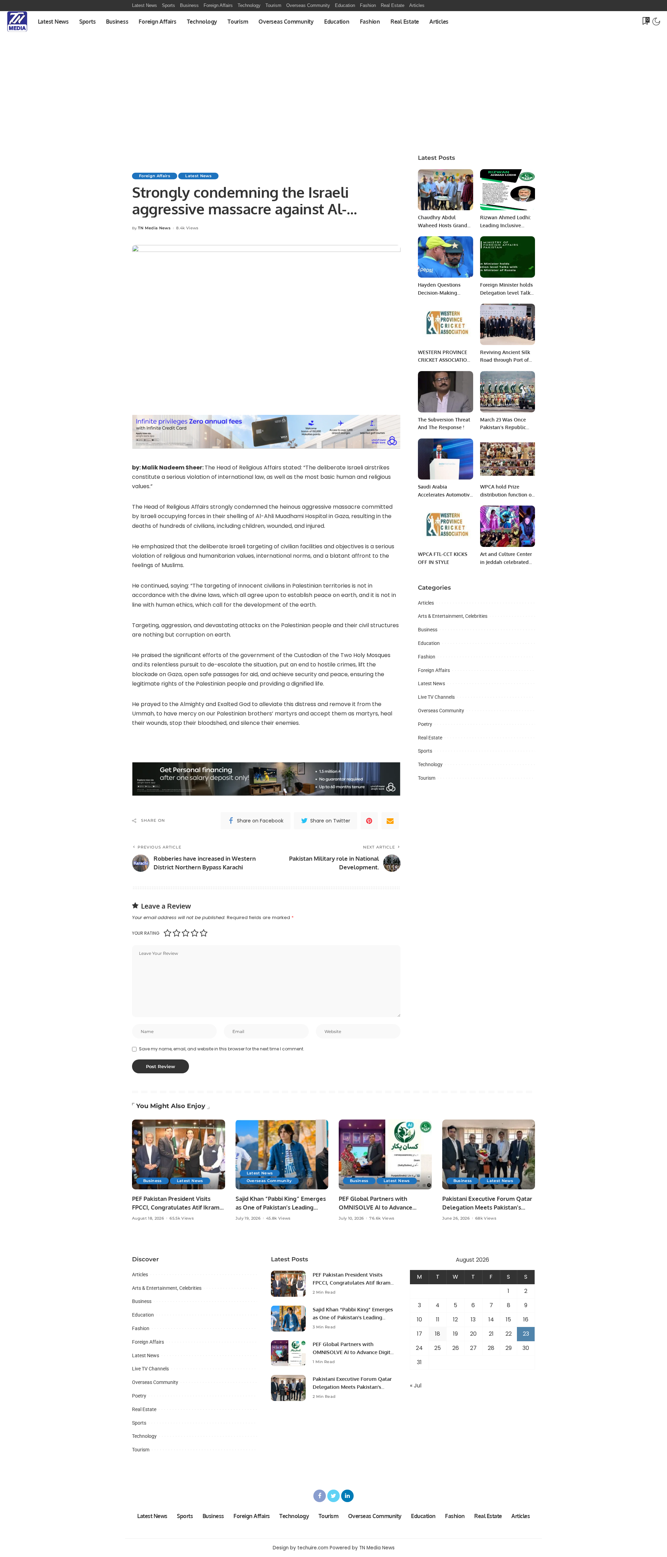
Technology (430, 764)
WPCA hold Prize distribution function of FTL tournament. (506, 494)
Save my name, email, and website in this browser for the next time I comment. (221, 1049)
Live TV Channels (436, 697)
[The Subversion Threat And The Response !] (445, 391)
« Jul (415, 1386)
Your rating (145, 933)
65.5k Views (182, 1218)
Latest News (198, 175)
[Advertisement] (333, 84)
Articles (426, 603)
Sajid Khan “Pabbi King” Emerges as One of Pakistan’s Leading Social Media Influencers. (281, 1207)
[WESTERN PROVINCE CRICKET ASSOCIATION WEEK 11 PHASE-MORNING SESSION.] (445, 324)
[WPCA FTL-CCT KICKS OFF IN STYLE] (445, 526)
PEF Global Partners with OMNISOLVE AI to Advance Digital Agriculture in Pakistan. (381, 1207)
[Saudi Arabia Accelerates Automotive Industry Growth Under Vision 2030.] (445, 459)
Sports (425, 751)
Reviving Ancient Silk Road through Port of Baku (505, 360)
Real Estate (430, 737)
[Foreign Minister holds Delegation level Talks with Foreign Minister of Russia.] (507, 257)
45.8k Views (278, 1218)
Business (427, 629)
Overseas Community (441, 710)
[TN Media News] (17, 21)
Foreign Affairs (154, 175)
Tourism (426, 778)
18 (437, 1334)
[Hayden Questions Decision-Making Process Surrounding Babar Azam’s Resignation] (445, 257)
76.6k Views (381, 1218)
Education (429, 643)
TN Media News (154, 228)
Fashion (426, 656)
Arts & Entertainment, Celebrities (452, 616)
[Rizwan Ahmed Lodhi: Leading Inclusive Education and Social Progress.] (507, 190)
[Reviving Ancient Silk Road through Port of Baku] (507, 324)
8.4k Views (187, 228)
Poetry (425, 724)
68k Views (485, 1218)
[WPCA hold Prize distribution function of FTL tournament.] (507, 459)
